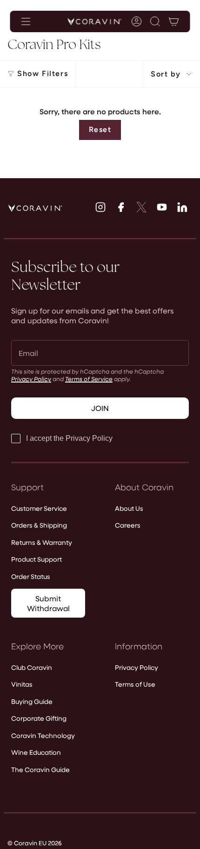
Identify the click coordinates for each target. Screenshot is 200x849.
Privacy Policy (31, 379)
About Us (129, 508)
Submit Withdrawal (48, 603)
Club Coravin (31, 667)
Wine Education (36, 752)
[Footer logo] (35, 208)
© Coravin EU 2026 (34, 843)
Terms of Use (135, 684)
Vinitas (22, 684)
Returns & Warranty (41, 542)
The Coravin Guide (40, 769)
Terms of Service (89, 379)
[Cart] (174, 21)
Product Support (36, 559)
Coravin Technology (43, 735)
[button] (155, 21)
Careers (127, 525)
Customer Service (39, 508)
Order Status (30, 576)
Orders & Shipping (39, 525)
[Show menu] (26, 21)
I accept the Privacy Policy (69, 438)
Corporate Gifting (39, 718)
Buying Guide (32, 701)
